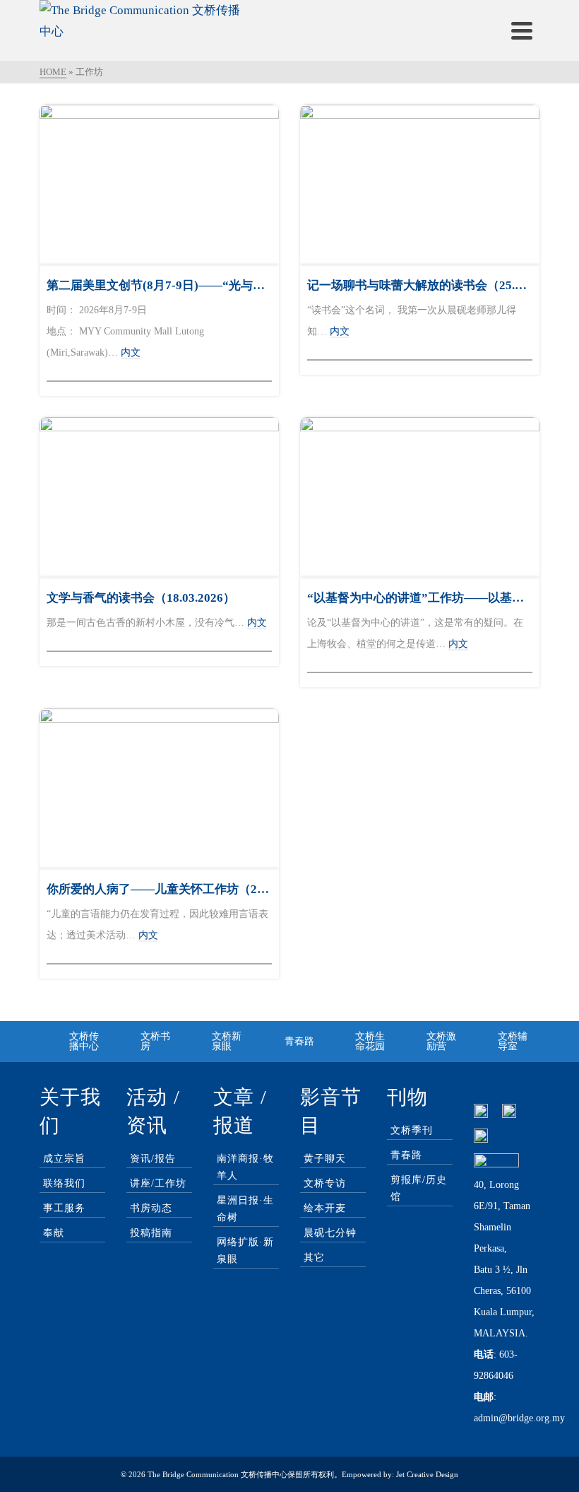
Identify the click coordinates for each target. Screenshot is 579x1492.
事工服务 (64, 1208)
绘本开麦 (325, 1208)
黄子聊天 (325, 1158)
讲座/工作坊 (158, 1183)
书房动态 (151, 1208)
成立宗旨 (64, 1158)
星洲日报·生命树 (245, 1209)
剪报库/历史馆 (418, 1188)
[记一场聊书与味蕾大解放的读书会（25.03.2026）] (419, 184)
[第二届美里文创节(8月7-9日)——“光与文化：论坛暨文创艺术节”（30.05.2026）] (159, 184)
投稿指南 (151, 1233)
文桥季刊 (411, 1130)
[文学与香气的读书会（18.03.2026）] (159, 497)
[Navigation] (521, 30)
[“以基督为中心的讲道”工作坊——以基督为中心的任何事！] (419, 497)
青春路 (406, 1155)
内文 (131, 352)
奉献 (53, 1233)
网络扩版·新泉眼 (245, 1250)
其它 (314, 1257)
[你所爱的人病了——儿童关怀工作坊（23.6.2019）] (159, 788)
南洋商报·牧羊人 (245, 1167)
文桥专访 (325, 1183)
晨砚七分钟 (330, 1233)
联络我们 (64, 1183)
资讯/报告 (153, 1158)
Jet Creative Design (427, 1474)
